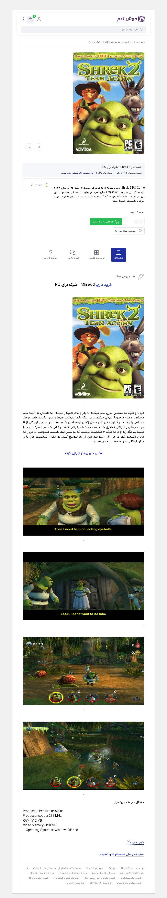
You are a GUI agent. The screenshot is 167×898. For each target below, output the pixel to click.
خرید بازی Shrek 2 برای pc (103, 873)
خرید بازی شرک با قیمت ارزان (66, 878)
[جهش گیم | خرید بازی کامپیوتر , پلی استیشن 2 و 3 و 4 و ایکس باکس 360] (130, 19)
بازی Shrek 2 (127, 868)
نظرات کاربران (73, 258)
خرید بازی (104, 285)
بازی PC (135, 42)
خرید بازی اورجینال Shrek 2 (42, 873)
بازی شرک (112, 868)
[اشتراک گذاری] (38, 147)
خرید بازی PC (135, 842)
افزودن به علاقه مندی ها (125, 231)
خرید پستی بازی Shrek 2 (101, 883)
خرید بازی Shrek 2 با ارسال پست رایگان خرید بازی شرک (57, 868)
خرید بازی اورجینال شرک (131, 878)
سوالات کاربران (50, 258)
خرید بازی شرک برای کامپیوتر (129, 883)
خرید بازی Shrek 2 (95, 868)
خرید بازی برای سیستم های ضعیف (122, 854)
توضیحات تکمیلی (96, 258)
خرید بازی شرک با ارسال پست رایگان (99, 878)
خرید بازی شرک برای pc (38, 878)
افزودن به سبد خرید (103, 221)
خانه (143, 42)
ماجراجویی (125, 42)
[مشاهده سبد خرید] (30, 20)
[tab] (118, 255)
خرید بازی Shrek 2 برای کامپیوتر (73, 873)
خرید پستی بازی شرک (75, 883)
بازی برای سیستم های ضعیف (85, 173)
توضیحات (118, 258)
